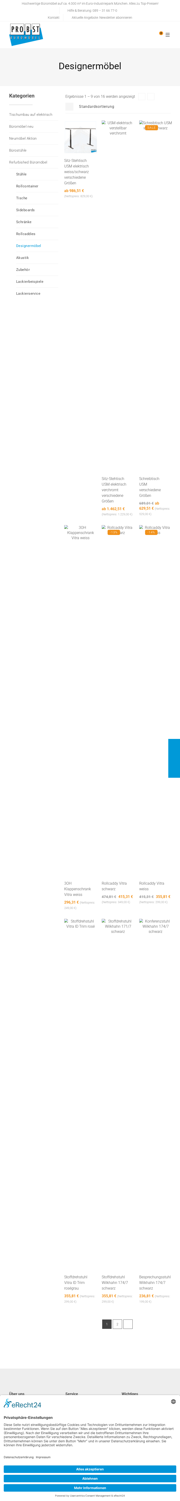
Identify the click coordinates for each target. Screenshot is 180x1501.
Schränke (24, 222)
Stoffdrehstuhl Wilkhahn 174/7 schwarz (115, 1282)
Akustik (22, 258)
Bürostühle (18, 150)
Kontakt (54, 17)
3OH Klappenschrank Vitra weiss (77, 889)
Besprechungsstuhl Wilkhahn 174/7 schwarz (155, 1282)
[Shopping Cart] (159, 35)
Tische (21, 198)
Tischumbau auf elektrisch (30, 115)
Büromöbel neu (21, 126)
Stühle (21, 174)
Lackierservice (28, 293)
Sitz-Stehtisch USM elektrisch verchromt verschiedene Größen (114, 489)
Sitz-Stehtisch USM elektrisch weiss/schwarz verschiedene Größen (76, 171)
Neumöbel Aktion (23, 138)
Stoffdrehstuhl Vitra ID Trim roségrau (75, 1282)
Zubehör (23, 270)
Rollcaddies (26, 234)
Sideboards (25, 210)
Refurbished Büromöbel (28, 162)
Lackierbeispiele (29, 282)
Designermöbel (28, 246)
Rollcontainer (27, 186)
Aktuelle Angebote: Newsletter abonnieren (102, 17)
